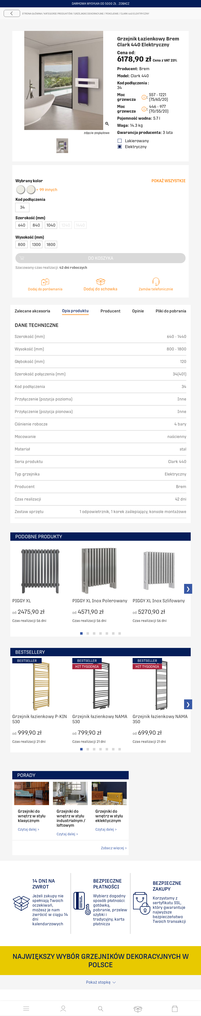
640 (21, 225)
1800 (51, 244)
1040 (51, 225)
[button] (63, 1009)
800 (21, 244)
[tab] (81, 633)
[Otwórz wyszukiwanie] (100, 1008)
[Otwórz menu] (26, 1009)
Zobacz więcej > (114, 848)
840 (36, 225)
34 (22, 207)
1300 (36, 244)
